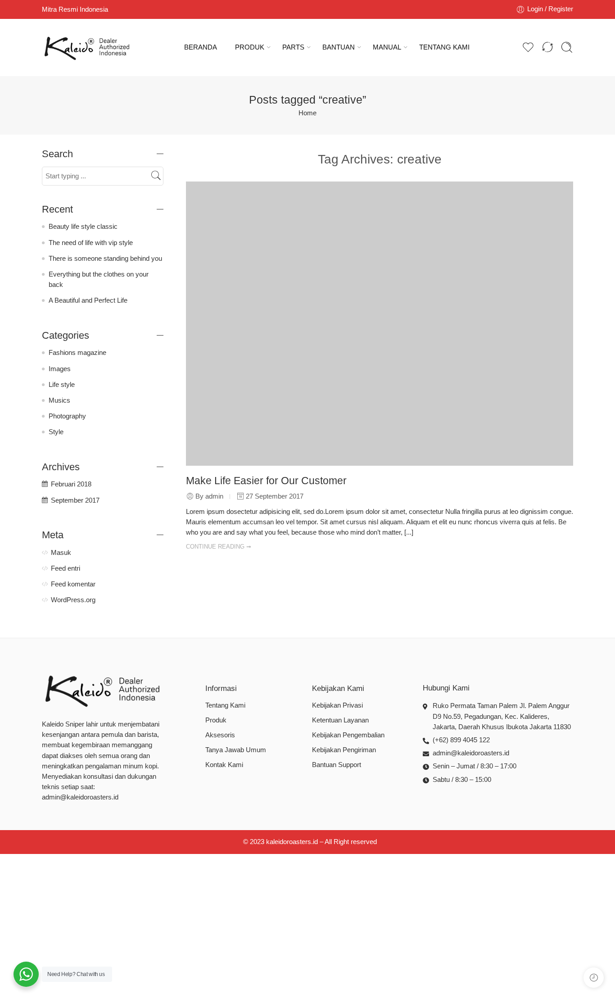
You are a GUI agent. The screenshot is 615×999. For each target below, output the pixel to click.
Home (307, 113)
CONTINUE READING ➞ (218, 546)
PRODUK (249, 47)
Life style (62, 384)
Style (56, 432)
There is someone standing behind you (105, 258)
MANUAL (387, 47)
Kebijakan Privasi (337, 705)
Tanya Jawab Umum (235, 750)
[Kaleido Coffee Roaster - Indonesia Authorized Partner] (87, 47)
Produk (215, 720)
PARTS (293, 47)
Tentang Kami (225, 705)
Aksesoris (220, 735)
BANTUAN (338, 47)
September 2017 (75, 500)
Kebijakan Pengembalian (348, 735)
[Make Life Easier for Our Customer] (379, 323)
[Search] (567, 47)
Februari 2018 (71, 484)
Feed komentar (73, 584)
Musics (59, 400)
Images (60, 368)
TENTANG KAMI (444, 47)
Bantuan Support (336, 764)
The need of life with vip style (91, 242)
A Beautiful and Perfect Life (88, 300)
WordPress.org (73, 600)
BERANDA (200, 47)
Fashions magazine (77, 352)
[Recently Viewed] (593, 977)
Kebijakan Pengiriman (344, 750)
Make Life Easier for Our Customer (266, 480)
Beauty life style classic (83, 226)
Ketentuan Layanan (340, 720)
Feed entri (65, 568)
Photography (67, 416)
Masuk (61, 552)
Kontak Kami (224, 764)
